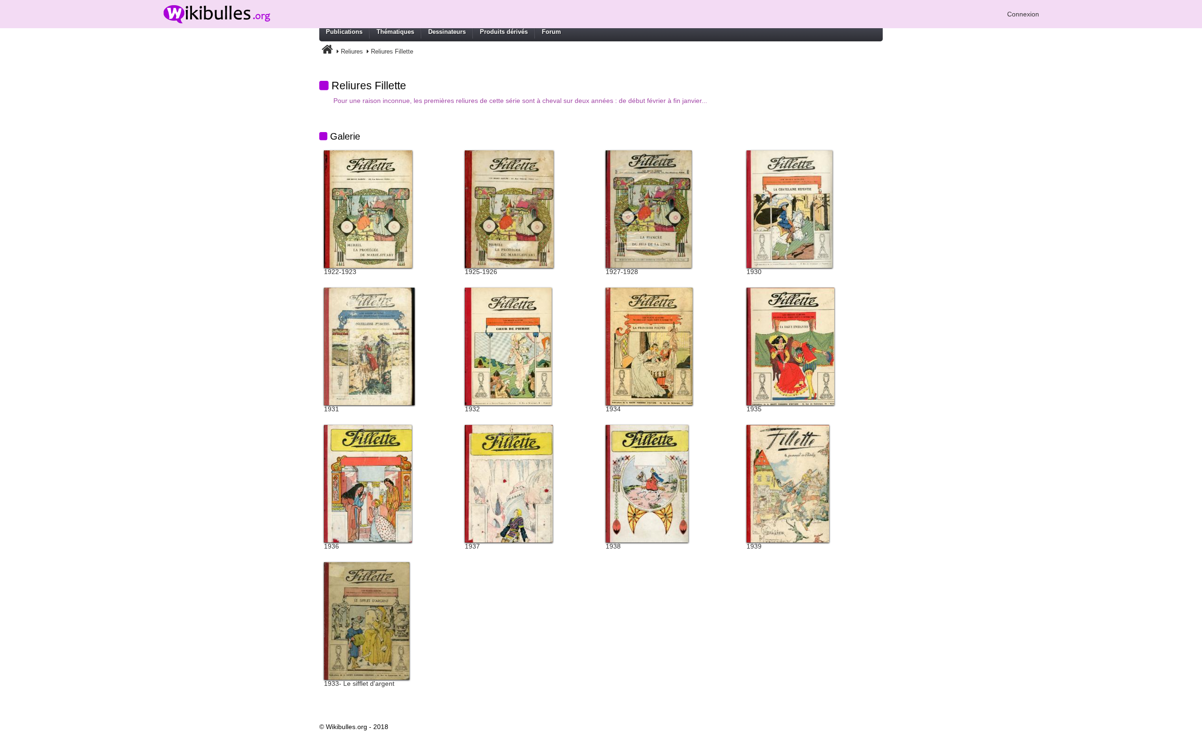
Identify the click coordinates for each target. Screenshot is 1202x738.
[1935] (790, 346)
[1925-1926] (509, 208)
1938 (613, 546)
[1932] (508, 346)
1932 (472, 409)
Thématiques (395, 31)
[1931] (369, 346)
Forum (551, 31)
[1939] (788, 483)
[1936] (368, 483)
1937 (472, 546)
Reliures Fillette (392, 51)
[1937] (509, 483)
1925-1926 (481, 271)
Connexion (1023, 14)
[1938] (647, 483)
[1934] (649, 346)
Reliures (352, 51)
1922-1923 (340, 271)
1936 (331, 546)
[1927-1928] (649, 208)
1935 (754, 409)
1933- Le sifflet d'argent (359, 683)
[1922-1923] (368, 208)
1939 (754, 546)
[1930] (789, 208)
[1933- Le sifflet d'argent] (366, 620)
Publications (344, 31)
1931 (331, 409)
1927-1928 (622, 271)
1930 (754, 271)
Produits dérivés (504, 31)
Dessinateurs (447, 31)
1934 (613, 409)
